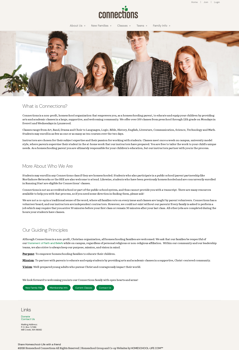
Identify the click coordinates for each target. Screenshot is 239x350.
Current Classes (83, 287)
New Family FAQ (34, 287)
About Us (78, 26)
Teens (142, 26)
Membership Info (59, 287)
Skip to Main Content (30, 341)
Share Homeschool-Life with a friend (39, 344)
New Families (101, 26)
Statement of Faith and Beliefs (45, 243)
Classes (124, 26)
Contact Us (105, 287)
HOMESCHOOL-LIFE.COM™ (147, 348)
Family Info (162, 26)
